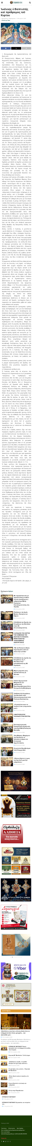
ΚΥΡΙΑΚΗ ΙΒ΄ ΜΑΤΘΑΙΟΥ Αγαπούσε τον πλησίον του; (16, 1103)
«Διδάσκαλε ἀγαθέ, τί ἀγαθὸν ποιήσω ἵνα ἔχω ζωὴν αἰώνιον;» (18, 1062)
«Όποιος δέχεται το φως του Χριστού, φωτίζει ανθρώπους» (22, 760)
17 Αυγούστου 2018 (14, 1092)
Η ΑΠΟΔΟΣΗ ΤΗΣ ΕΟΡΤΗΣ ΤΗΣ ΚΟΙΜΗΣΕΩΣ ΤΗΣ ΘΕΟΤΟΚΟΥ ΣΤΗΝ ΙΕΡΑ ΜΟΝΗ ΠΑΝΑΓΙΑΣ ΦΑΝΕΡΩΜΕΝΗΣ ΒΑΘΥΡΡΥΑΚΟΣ (22, 637)
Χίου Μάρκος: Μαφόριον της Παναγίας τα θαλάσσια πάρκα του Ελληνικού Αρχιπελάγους (22, 739)
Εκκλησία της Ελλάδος (5, 596)
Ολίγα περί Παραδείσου (16, 1090)
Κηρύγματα (12, 18)
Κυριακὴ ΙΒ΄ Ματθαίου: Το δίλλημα (19, 1055)
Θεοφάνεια (5, 18)
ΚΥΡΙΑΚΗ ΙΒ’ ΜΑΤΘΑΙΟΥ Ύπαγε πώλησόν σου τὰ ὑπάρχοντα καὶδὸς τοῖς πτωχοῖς (20, 1048)
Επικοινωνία (11, 1128)
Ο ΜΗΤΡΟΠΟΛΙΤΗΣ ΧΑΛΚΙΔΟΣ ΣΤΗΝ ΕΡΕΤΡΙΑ (22, 715)
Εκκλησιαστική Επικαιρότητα (10, 1027)
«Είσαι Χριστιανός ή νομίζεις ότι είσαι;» (19, 1077)
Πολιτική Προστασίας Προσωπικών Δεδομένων (13, 1130)
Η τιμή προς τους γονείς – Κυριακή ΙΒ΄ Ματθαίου (19, 1069)
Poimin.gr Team (6, 20)
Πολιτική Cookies (5, 1132)
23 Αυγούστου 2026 (20, 609)
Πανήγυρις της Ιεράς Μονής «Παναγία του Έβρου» (21, 614)
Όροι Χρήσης (20, 1128)
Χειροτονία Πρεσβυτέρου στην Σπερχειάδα (22, 749)
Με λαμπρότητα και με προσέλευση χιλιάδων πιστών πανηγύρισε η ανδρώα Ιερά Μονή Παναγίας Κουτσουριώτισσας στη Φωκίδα (21, 601)
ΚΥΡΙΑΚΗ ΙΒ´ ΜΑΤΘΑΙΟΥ (9, 1097)
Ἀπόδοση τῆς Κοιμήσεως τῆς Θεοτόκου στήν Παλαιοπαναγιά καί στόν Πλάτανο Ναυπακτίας (22, 696)
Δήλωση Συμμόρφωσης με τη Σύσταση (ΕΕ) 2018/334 (14, 1134)
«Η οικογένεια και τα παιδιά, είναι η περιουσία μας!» (22, 706)
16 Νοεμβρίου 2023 (21, 18)
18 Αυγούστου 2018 (14, 1087)
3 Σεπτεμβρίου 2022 (7, 1037)
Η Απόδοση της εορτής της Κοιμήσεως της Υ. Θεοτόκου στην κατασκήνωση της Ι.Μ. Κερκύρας (22, 661)
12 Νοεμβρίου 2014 (8, 1099)
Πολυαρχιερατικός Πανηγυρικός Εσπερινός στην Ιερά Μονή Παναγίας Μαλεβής (22, 727)
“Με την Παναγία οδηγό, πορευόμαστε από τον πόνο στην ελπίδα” (22, 649)
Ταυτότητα (3, 1128)
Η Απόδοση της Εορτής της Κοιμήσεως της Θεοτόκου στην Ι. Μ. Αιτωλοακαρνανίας (22, 625)
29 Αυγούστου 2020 (14, 1065)
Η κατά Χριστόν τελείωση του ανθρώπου (17, 1084)
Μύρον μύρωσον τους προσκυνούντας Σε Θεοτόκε (21, 672)
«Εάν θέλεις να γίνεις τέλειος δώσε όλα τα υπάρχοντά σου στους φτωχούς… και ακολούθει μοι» (15, 1033)
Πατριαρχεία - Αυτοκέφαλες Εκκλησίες (5, 682)
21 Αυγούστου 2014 (8, 1106)
